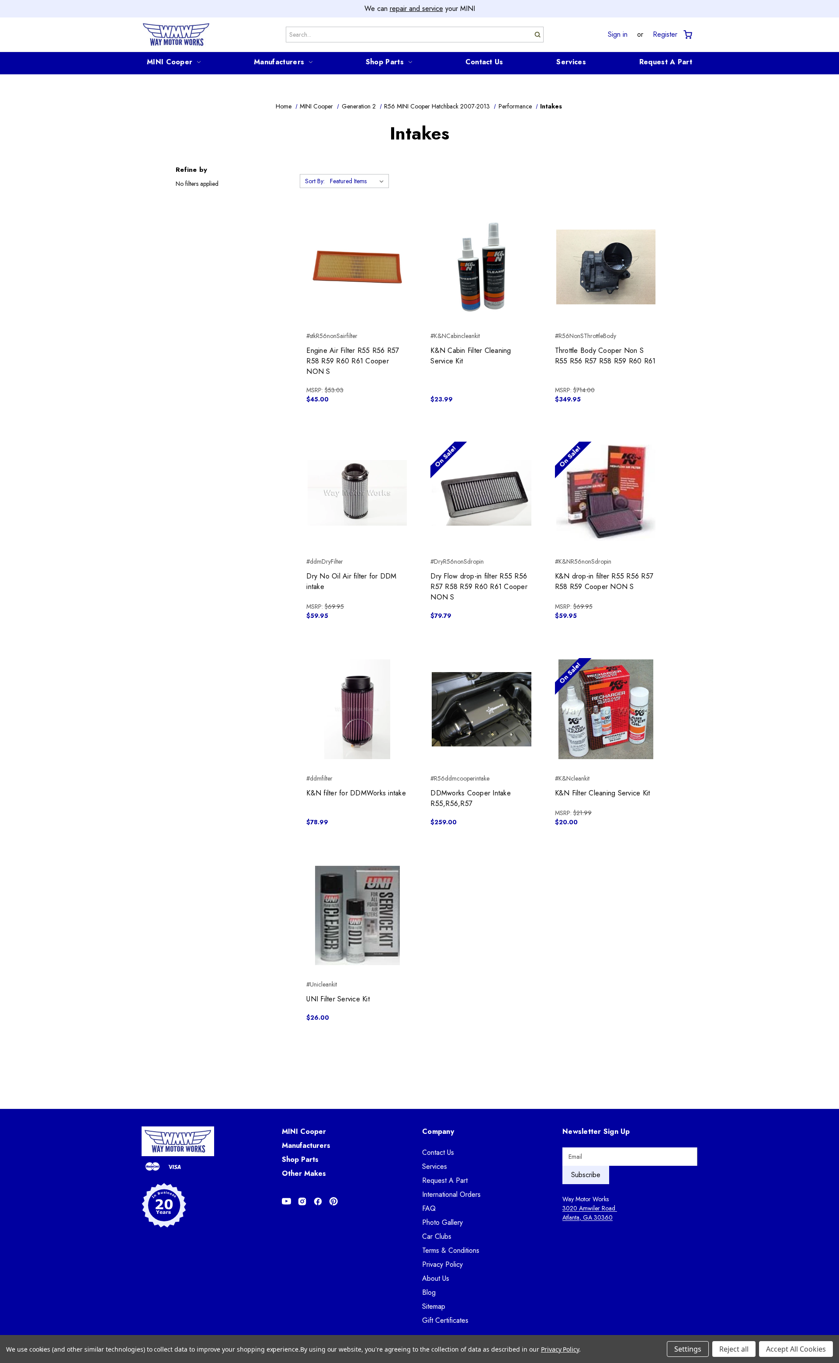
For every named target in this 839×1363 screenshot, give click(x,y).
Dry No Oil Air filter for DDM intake (351, 581)
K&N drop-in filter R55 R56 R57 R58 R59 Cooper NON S (604, 581)
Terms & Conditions (450, 1250)
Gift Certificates (445, 1320)
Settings (687, 1349)
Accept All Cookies (796, 1349)
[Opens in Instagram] (302, 1201)
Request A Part (665, 62)
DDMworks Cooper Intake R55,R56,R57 (470, 798)
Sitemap (433, 1306)
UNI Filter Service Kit (338, 999)
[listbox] (358, 181)
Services (571, 62)
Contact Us (484, 62)
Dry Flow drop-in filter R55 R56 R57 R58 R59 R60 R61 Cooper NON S (478, 586)
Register (665, 34)
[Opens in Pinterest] (333, 1201)
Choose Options (482, 725)
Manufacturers (279, 62)
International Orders (451, 1194)
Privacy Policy (442, 1264)
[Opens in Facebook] (317, 1201)
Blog (429, 1292)
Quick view (357, 251)
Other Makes (304, 1173)
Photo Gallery (442, 1222)
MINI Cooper (169, 62)
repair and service (416, 8)
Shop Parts (385, 62)
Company (438, 1131)
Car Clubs (436, 1236)
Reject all (734, 1349)
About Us (435, 1278)
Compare (354, 267)
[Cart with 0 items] (687, 34)
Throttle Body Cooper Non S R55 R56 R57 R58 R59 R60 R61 (605, 355)
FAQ (429, 1208)
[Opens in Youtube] (286, 1201)
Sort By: (315, 181)
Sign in (618, 34)
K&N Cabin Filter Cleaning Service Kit (470, 355)
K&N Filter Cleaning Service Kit (602, 793)
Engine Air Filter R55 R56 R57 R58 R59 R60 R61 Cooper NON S (352, 360)
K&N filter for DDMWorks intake (356, 793)
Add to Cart (357, 282)
